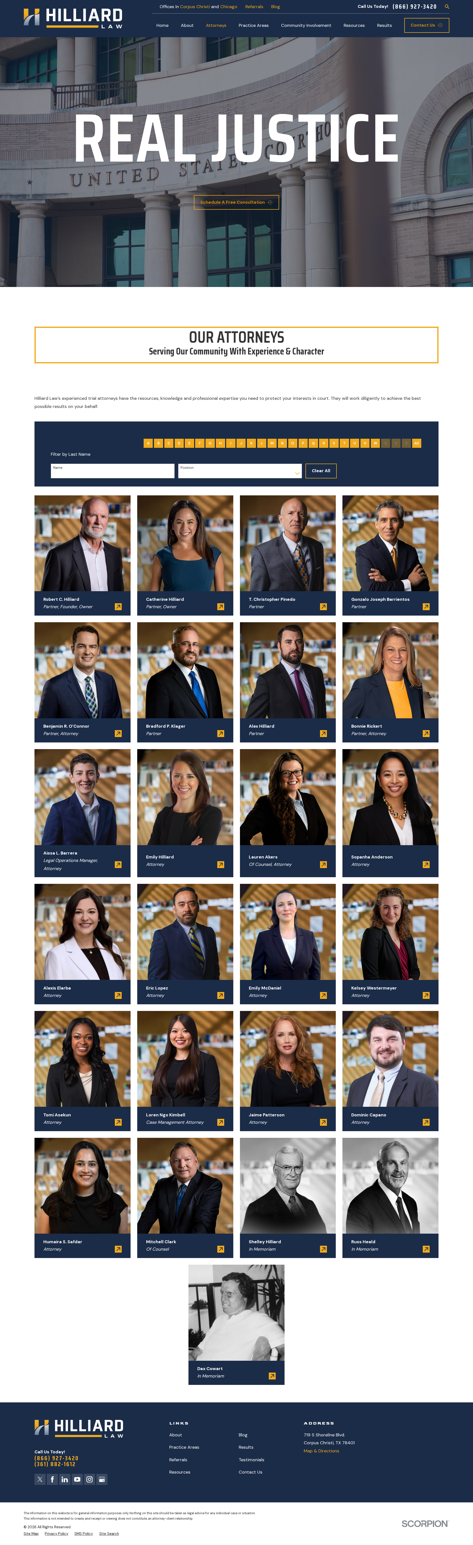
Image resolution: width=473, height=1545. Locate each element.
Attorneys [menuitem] (216, 25)
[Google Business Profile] (102, 1479)
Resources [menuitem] (354, 25)
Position (187, 468)
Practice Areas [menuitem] (254, 25)
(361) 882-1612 (55, 1464)
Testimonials (251, 1460)
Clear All (321, 471)
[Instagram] (89, 1479)
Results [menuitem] (384, 25)
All (416, 443)
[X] (40, 1479)
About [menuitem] (187, 25)
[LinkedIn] (65, 1479)
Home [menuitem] (162, 25)
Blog (275, 7)
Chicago (228, 7)
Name (58, 468)
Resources (179, 1472)
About (175, 1435)
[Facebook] (52, 1479)
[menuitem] (31, 1533)
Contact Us (250, 1472)
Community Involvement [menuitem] (306, 25)
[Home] (73, 18)
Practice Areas (184, 1447)
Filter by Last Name (70, 454)
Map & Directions (321, 1451)
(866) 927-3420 (415, 7)
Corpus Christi (195, 7)
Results (246, 1447)
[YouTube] (77, 1479)
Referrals (254, 7)
